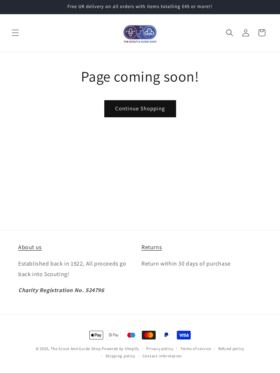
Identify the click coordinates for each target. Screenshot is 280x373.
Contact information (162, 355)
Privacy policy (159, 348)
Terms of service (195, 348)
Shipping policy (120, 355)
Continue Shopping (140, 108)
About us (30, 247)
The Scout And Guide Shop (76, 348)
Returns (151, 247)
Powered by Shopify (120, 348)
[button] (15, 33)
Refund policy (231, 348)
